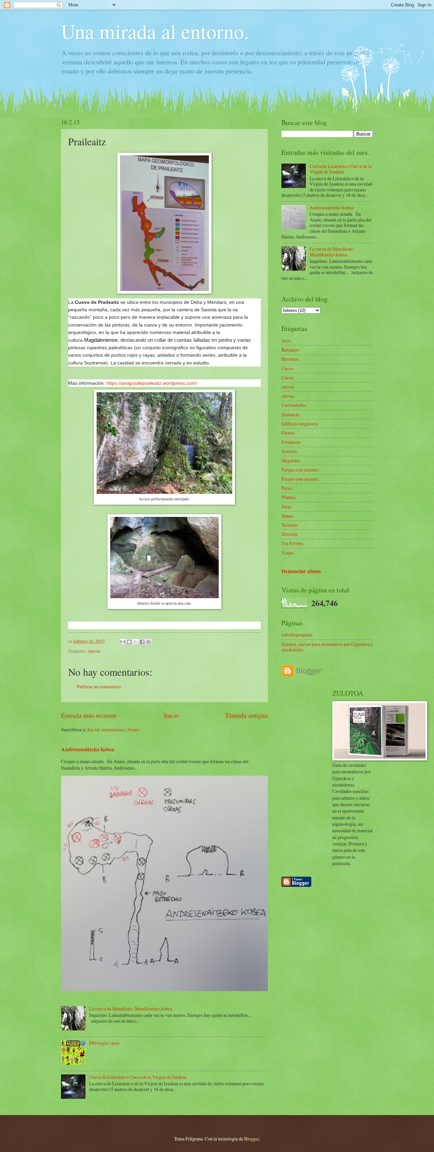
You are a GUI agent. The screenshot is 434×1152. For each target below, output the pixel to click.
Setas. (286, 506)
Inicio (171, 715)
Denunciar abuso (301, 571)
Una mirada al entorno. (155, 31)
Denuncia (290, 414)
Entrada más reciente (89, 715)
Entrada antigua (247, 715)
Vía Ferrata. (292, 543)
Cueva (287, 368)
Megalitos (290, 460)
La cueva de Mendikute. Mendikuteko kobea (130, 1008)
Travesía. (289, 534)
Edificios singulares (299, 423)
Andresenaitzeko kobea (87, 749)
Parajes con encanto (299, 469)
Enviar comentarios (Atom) (113, 729)
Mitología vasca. (104, 1043)
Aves (286, 340)
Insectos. (289, 451)
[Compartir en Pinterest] (148, 641)
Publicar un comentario (99, 686)
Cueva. (287, 377)
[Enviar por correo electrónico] (122, 641)
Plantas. (288, 497)
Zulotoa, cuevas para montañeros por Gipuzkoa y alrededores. (327, 647)
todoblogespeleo (296, 634)
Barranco (290, 350)
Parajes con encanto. (300, 479)
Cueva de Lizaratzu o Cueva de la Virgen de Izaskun (137, 1077)
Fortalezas (291, 442)
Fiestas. (288, 433)
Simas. (287, 515)
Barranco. (290, 359)
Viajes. (287, 552)
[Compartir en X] (135, 641)
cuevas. (288, 396)
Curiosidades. (294, 405)
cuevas (94, 651)
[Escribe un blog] (129, 641)
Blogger (251, 1138)
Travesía (289, 525)
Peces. (287, 488)
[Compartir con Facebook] (142, 641)
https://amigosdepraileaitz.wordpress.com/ (151, 383)
